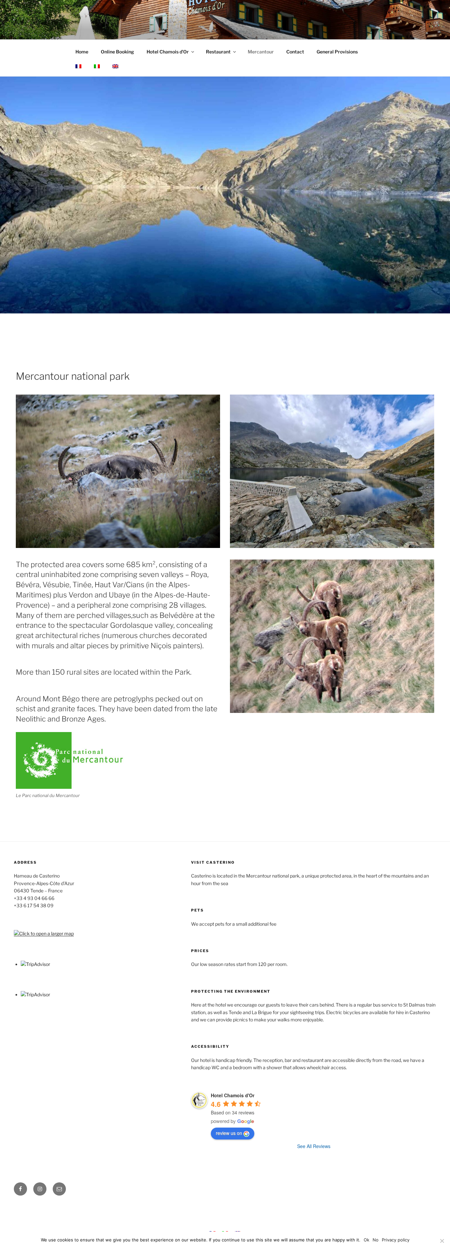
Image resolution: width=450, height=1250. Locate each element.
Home (81, 51)
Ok (366, 1239)
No (376, 1239)
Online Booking (117, 51)
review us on (229, 1133)
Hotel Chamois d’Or (168, 51)
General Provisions (337, 51)
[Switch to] (78, 66)
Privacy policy (395, 1239)
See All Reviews (313, 1146)
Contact (295, 51)
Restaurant (218, 51)
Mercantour (261, 51)
